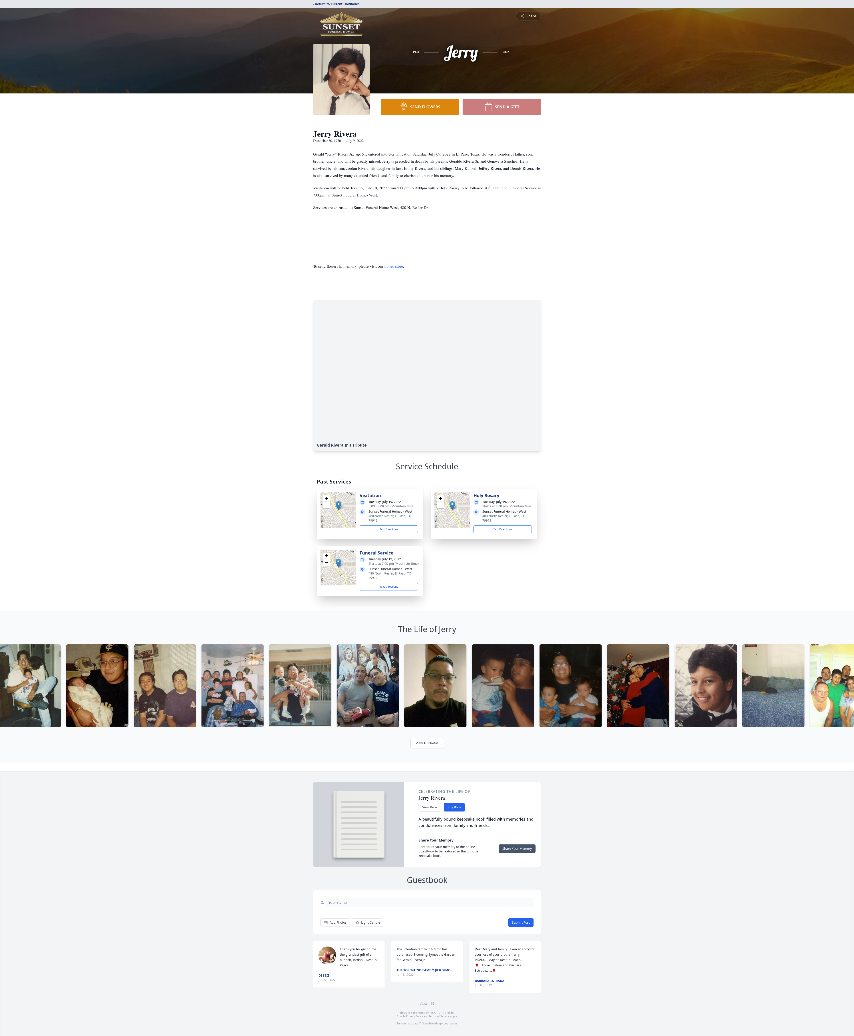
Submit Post (521, 922)
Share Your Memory (517, 848)
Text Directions (389, 529)
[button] (338, 505)
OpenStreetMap (432, 1023)
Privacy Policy (414, 1016)
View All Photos (427, 743)
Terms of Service (439, 1016)
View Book (429, 807)
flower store (393, 266)
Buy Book (454, 807)
